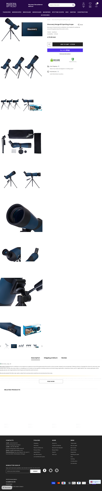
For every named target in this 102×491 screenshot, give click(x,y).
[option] (6, 346)
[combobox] (59, 5)
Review (64, 358)
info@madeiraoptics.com (16, 450)
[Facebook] (44, 470)
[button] (42, 346)
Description (35, 358)
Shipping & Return (51, 358)
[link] (15, 424)
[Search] (61, 5)
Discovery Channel (4, 366)
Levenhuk (54, 32)
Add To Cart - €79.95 (67, 44)
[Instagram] (50, 470)
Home (48, 19)
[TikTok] (56, 470)
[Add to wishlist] (49, 44)
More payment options (65, 53)
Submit (35, 471)
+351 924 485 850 (14, 446)
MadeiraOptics (13, 479)
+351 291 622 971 (14, 443)
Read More (51, 381)
